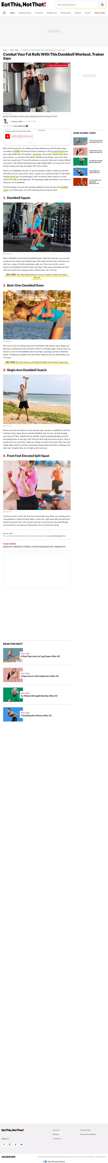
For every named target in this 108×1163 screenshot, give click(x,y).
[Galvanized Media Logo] (8, 1157)
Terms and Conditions (88, 1134)
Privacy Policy (85, 1130)
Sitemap (56, 1134)
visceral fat (36, 154)
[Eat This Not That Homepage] (24, 4)
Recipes (78, 13)
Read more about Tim (58, 536)
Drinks (88, 13)
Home (5, 50)
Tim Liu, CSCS (17, 121)
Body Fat (7, 547)
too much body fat (58, 151)
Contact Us (57, 1138)
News (12, 13)
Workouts (60, 547)
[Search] (102, 4)
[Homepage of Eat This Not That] (13, 1130)
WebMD (16, 151)
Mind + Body (99, 13)
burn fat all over (12, 176)
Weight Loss (52, 13)
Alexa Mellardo (19, 126)
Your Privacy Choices (56, 1161)
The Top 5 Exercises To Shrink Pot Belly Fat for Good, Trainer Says (42, 362)
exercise (18, 547)
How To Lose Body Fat (42, 547)
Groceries (39, 13)
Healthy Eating (25, 13)
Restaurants (66, 13)
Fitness (27, 547)
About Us (56, 1130)
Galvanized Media (52, 1157)
